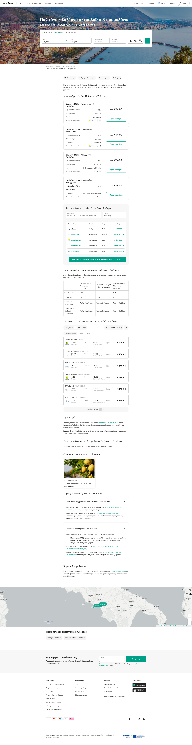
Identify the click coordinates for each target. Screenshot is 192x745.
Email (102, 657)
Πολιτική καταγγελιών (97, 735)
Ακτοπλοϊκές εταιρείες (54, 702)
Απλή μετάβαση (47, 32)
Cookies (71, 735)
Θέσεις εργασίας (81, 695)
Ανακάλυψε (59, 3)
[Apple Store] (139, 690)
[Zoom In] (189, 619)
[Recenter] (189, 615)
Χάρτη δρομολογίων (118, 571)
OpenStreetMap (187, 626)
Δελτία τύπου (79, 691)
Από (44, 39)
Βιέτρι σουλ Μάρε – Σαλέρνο (75, 638)
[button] (75, 327)
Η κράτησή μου (139, 3)
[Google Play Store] (139, 685)
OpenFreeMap (165, 626)
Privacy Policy (136, 664)
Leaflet (158, 626)
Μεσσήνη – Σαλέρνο (54, 638)
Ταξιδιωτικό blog (52, 688)
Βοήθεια (151, 3)
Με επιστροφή (58, 32)
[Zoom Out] (189, 623)
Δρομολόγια (50, 699)
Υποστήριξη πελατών (111, 688)
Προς (72, 39)
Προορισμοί (50, 691)
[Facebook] (130, 719)
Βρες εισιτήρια (116, 119)
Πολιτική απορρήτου (82, 735)
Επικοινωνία (108, 691)
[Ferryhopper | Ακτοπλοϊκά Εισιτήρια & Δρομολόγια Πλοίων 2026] (8, 3)
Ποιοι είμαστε (79, 684)
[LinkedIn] (144, 719)
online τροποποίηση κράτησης (108, 513)
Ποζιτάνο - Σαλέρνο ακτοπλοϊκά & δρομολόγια (61, 69)
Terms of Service (104, 665)
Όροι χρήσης (64, 735)
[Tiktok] (139, 719)
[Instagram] (134, 719)
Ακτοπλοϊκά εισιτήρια (53, 66)
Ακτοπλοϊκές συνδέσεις (70, 66)
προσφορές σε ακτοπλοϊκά (108, 423)
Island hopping (71, 32)
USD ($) (172, 3)
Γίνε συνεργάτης (80, 688)
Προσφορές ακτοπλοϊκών (32, 3)
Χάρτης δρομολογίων (53, 706)
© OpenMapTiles (173, 626)
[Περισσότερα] (57, 663)
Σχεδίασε (48, 3)
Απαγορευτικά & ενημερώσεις (114, 696)
